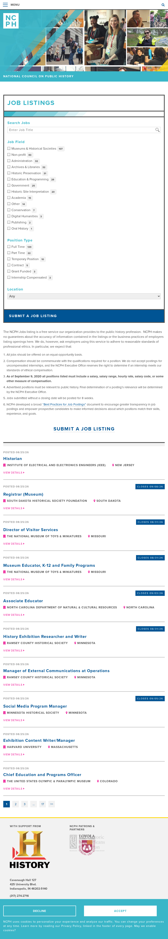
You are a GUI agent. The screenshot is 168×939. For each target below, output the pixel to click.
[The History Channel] (32, 849)
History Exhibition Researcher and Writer (45, 636)
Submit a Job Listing (33, 316)
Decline (39, 911)
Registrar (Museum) (23, 494)
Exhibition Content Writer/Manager (39, 740)
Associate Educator (23, 601)
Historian (12, 458)
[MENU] (5, 9)
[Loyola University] (87, 847)
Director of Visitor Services (30, 529)
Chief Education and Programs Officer (42, 774)
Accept (120, 911)
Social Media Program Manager (35, 706)
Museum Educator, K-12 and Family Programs (49, 565)
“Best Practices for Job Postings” (64, 404)
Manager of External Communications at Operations (56, 670)
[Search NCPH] (163, 5)
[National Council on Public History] (84, 19)
